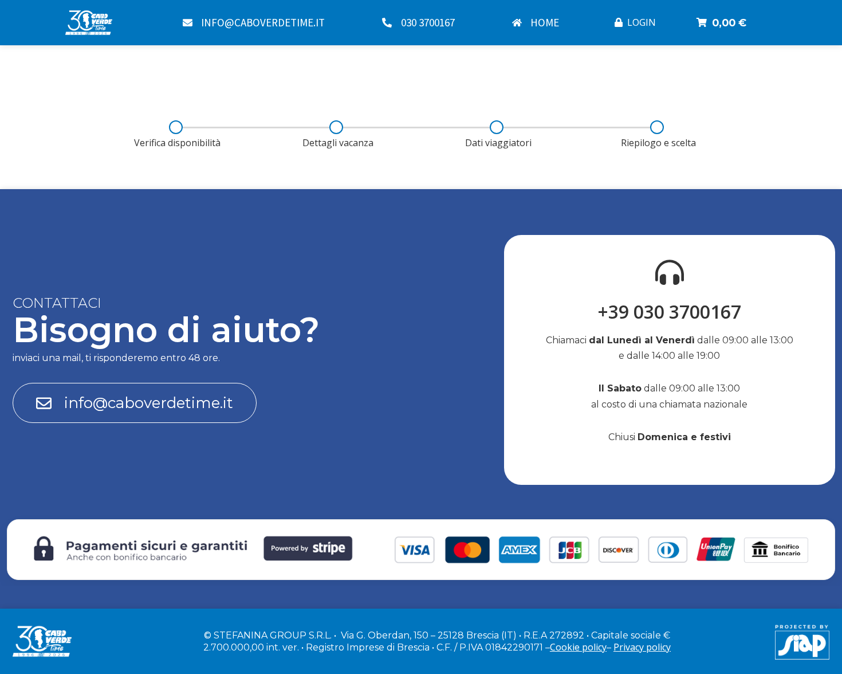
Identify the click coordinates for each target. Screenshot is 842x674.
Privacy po (635, 647)
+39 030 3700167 (669, 311)
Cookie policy (578, 647)
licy (664, 647)
